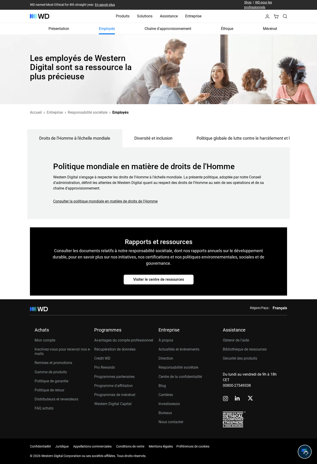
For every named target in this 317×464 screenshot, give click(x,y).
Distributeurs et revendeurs (56, 399)
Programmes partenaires (114, 376)
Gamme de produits (51, 372)
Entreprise (193, 16)
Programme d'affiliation (113, 385)
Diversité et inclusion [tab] (153, 138)
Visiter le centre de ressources (158, 279)
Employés (107, 28)
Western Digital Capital (113, 404)
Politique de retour (49, 390)
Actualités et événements (178, 349)
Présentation (59, 28)
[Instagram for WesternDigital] (225, 399)
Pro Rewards (104, 367)
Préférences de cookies (192, 446)
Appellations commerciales (92, 446)
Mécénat (270, 28)
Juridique (62, 446)
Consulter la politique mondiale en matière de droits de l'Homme (105, 201)
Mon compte (45, 340)
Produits (122, 16)
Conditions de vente (130, 446)
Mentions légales (161, 446)
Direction (165, 358)
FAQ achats (44, 408)
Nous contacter (170, 422)
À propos (165, 340)
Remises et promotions (53, 363)
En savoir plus (105, 4)
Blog (162, 385)
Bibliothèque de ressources (245, 349)
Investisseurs (169, 404)
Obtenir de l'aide (236, 340)
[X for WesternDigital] (250, 398)
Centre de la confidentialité (180, 376)
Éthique (227, 28)
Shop (248, 2)
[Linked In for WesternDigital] (237, 399)
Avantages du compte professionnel (123, 340)
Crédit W (101, 358)
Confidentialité (40, 446)
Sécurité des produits (240, 358)
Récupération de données (115, 349)
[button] (267, 17)
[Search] (285, 16)
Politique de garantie (51, 381)
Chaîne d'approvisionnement (168, 28)
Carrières (165, 395)
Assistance (169, 16)
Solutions (144, 16)
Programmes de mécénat (114, 395)
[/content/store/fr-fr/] (39, 16)
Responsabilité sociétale (178, 367)
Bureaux (165, 413)
